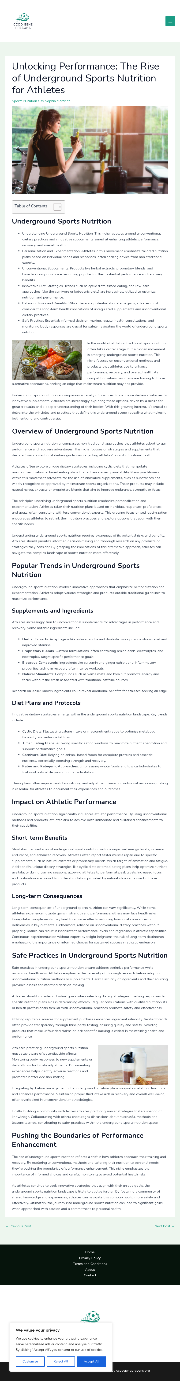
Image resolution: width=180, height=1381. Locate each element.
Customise (30, 1361)
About (90, 1269)
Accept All (91, 1361)
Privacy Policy (90, 1258)
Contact (90, 1275)
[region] (60, 1347)
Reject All (61, 1361)
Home (90, 1252)
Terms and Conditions (90, 1263)
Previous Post (18, 1226)
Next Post (165, 1226)
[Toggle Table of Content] (55, 207)
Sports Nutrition (24, 101)
